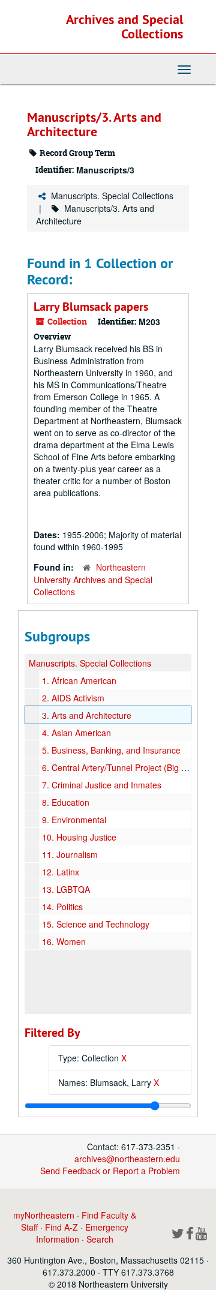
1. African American (79, 680)
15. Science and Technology (95, 924)
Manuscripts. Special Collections (112, 196)
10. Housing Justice (79, 837)
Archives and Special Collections (124, 26)
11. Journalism (70, 854)
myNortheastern (43, 1215)
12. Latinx (60, 872)
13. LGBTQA (66, 889)
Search (99, 1239)
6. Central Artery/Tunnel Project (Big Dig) (119, 767)
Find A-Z (61, 1227)
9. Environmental (74, 820)
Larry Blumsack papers (91, 306)
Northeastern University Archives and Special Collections (93, 579)
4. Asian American (76, 733)
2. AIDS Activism (73, 698)
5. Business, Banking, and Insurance (111, 750)
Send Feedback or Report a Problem (110, 1171)
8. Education (65, 802)
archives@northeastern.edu (127, 1159)
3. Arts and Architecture (86, 715)
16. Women (64, 941)
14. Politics (62, 907)
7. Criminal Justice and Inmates (101, 785)
